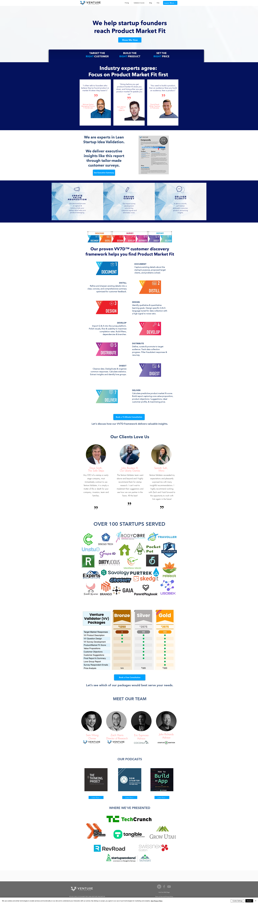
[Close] (255, 900)
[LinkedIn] (159, 886)
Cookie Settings (237, 901)
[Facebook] (164, 886)
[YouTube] (169, 886)
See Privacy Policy (156, 901)
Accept (249, 901)
